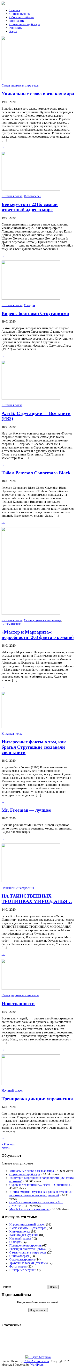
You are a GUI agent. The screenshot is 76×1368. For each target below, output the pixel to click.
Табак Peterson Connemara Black (36, 472)
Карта (13, 31)
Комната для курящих (23, 1235)
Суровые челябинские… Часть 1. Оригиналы (39, 1184)
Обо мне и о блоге (21, 17)
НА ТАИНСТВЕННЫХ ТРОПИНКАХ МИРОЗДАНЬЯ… (37, 898)
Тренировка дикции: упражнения (37, 1098)
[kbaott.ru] (38, 3)
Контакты (15, 27)
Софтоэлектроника (22, 1259)
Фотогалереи (32, 196)
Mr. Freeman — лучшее (26, 810)
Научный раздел (12, 1090)
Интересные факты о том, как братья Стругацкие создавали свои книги (34, 747)
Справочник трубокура (24, 24)
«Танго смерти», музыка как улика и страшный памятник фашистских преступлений (40, 1193)
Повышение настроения (18, 888)
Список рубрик (19, 13)
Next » (6, 1147)
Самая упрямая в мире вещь (20, 85)
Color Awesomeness (36, 1361)
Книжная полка (12, 196)
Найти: (6, 1286)
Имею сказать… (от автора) (27, 1228)
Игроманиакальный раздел (27, 1224)
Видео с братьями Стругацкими (35, 313)
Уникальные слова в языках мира (38, 93)
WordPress (36, 1364)
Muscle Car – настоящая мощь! (29, 1209)
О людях (29, 305)
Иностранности (18, 1003)
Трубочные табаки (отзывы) (28, 1263)
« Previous (8, 1144)
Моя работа (17, 20)
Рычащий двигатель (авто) (27, 1249)
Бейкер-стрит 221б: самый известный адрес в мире (30, 207)
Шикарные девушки (22, 1270)
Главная (14, 10)
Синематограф (11, 623)
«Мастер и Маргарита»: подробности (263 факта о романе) (38, 634)
